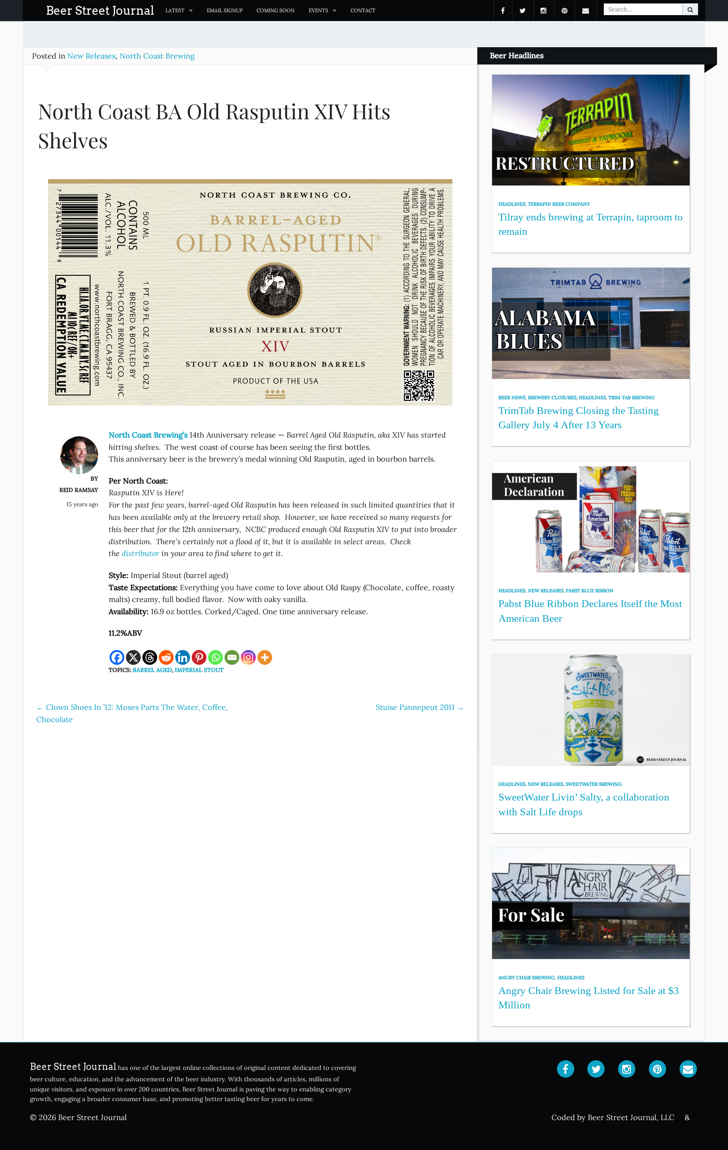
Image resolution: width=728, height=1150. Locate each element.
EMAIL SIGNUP (225, 10)
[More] (264, 657)
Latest (175, 10)
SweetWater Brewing (594, 784)
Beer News (511, 397)
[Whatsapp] (215, 657)
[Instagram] (248, 657)
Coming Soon (275, 10)
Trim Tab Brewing (631, 397)
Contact (363, 10)
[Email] (232, 657)
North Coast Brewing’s (148, 435)
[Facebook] (117, 657)
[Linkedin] (182, 657)
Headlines (511, 204)
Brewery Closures (552, 397)
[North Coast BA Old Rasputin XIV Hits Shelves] (250, 296)
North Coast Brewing (157, 56)
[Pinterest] (199, 657)
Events (318, 10)
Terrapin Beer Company (559, 204)
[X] (133, 657)
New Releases (91, 56)
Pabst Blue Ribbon (589, 591)
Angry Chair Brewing (526, 978)
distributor (140, 553)
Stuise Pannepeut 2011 (420, 707)
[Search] (690, 9)
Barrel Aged (152, 670)
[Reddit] (166, 657)
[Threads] (149, 657)
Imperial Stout (199, 670)
